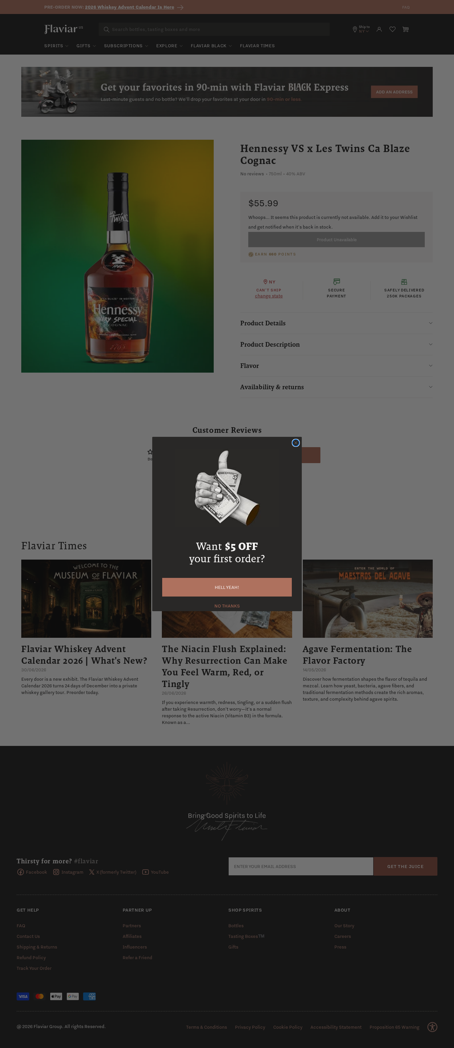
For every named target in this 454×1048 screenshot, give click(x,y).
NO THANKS (227, 605)
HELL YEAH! (227, 587)
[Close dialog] (295, 442)
